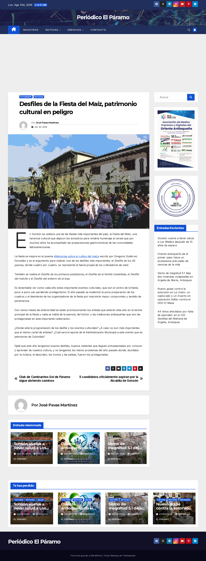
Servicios (74, 29)
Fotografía (26, 97)
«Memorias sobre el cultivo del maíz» (76, 256)
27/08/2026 (166, 514)
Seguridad (185, 500)
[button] (189, 29)
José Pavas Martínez (47, 122)
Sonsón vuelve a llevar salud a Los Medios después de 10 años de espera (176, 242)
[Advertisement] (103, 58)
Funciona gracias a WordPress (86, 555)
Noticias (52, 29)
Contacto (98, 29)
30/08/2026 (24, 514)
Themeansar (129, 555)
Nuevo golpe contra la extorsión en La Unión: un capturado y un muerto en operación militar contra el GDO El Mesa (174, 296)
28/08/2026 (71, 514)
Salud (41, 500)
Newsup (115, 555)
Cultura (19, 500)
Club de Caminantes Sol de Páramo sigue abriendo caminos (44, 378)
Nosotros (30, 29)
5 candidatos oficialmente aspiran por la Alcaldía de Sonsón (108, 378)
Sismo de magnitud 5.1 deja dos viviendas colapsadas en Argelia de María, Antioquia (175, 276)
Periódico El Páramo (103, 17)
